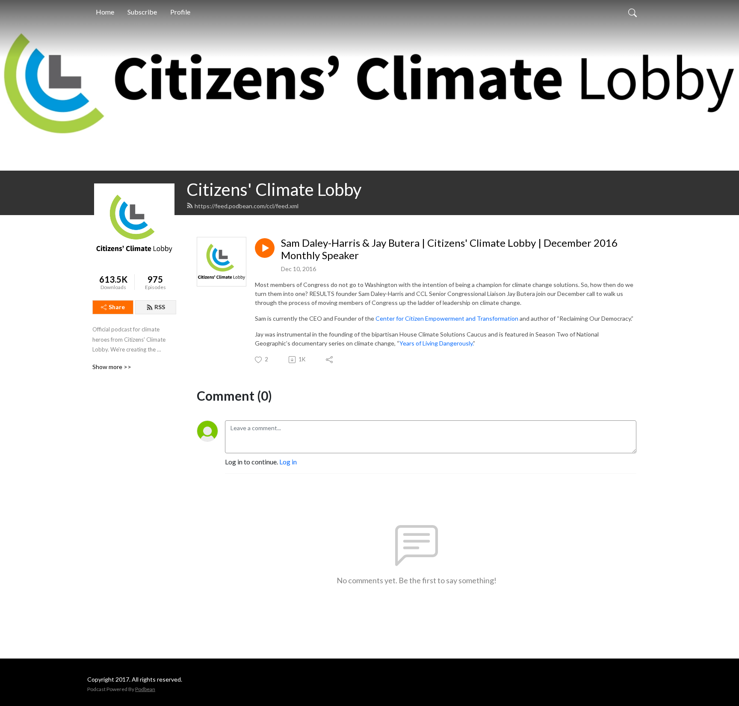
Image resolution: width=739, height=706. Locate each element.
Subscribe (142, 12)
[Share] (330, 359)
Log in (288, 462)
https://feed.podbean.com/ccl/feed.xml (247, 206)
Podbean (145, 689)
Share (117, 306)
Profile (180, 12)
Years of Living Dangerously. (436, 343)
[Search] (632, 12)
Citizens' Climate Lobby (273, 189)
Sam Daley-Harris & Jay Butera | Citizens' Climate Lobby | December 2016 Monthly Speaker (449, 249)
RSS (159, 306)
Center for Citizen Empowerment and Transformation (446, 318)
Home (105, 12)
